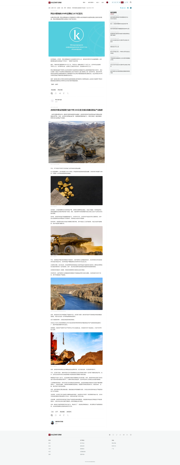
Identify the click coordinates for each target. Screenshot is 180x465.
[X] (68, 93)
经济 (50, 451)
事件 (65, 8)
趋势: (50, 7)
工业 (52, 411)
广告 (113, 448)
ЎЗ (127, 2)
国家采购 (82, 454)
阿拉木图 (60, 89)
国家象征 (82, 448)
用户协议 (82, 443)
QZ (115, 2)
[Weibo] (120, 434)
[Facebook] (64, 93)
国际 (50, 454)
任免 (62, 8)
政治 (50, 446)
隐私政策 (82, 446)
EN (119, 2)
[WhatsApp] (56, 93)
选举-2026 (53, 8)
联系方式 (114, 446)
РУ (117, 2)
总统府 (58, 8)
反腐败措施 (82, 451)
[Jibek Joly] (123, 8)
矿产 (57, 411)
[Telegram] (60, 93)
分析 (103, 2)
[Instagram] (52, 93)
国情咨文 (69, 8)
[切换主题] (108, 2)
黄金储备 (53, 89)
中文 (122, 2)
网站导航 (114, 443)
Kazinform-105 (90, 8)
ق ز (125, 2)
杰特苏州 (69, 411)
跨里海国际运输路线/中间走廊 (78, 8)
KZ (112, 2)
